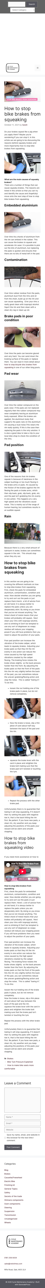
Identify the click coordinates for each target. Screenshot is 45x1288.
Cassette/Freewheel (13, 1177)
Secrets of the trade (13, 1196)
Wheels (7, 1222)
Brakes (10, 1058)
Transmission (10, 1215)
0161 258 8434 (10, 1258)
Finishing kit (9, 1185)
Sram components (12, 1204)
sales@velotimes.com (13, 1264)
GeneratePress (24, 1284)
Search (32, 4)
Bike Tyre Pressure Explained (20, 1062)
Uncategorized (10, 1219)
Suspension (9, 1211)
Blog (6, 1170)
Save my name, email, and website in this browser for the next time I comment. (23, 1138)
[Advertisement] (22, 37)
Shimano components (13, 1200)
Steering (8, 1207)
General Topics (10, 1189)
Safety (7, 1192)
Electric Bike (9, 1181)
